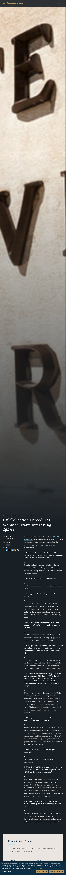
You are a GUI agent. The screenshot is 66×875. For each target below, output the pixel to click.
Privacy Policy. (38, 868)
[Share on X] (9, 550)
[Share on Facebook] (12, 550)
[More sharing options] (18, 550)
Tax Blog (29, 516)
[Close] (63, 864)
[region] (33, 868)
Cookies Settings (6, 871)
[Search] (58, 3)
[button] (63, 3)
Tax (8, 545)
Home (6, 516)
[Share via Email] (15, 550)
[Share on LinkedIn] (7, 550)
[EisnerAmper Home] (13, 3)
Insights (13, 516)
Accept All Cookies (42, 871)
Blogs (21, 516)
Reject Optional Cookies (56, 871)
